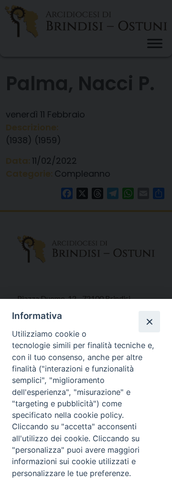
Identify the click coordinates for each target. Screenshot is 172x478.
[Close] (149, 321)
